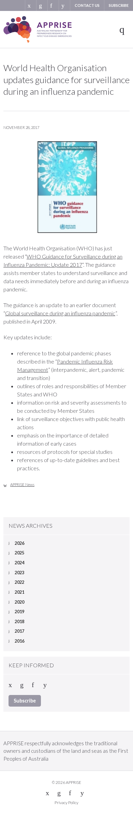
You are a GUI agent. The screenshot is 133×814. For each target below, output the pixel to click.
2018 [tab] (19, 621)
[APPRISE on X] (30, 5)
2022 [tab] (19, 582)
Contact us (87, 5)
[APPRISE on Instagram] (64, 5)
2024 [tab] (19, 562)
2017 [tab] (19, 631)
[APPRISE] (37, 29)
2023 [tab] (19, 572)
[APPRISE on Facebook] (53, 5)
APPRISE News (22, 484)
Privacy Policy (66, 802)
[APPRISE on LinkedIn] (41, 5)
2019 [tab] (19, 611)
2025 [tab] (19, 552)
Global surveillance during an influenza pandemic (60, 313)
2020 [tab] (19, 602)
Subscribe (119, 5)
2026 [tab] (19, 543)
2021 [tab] (19, 592)
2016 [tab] (19, 641)
